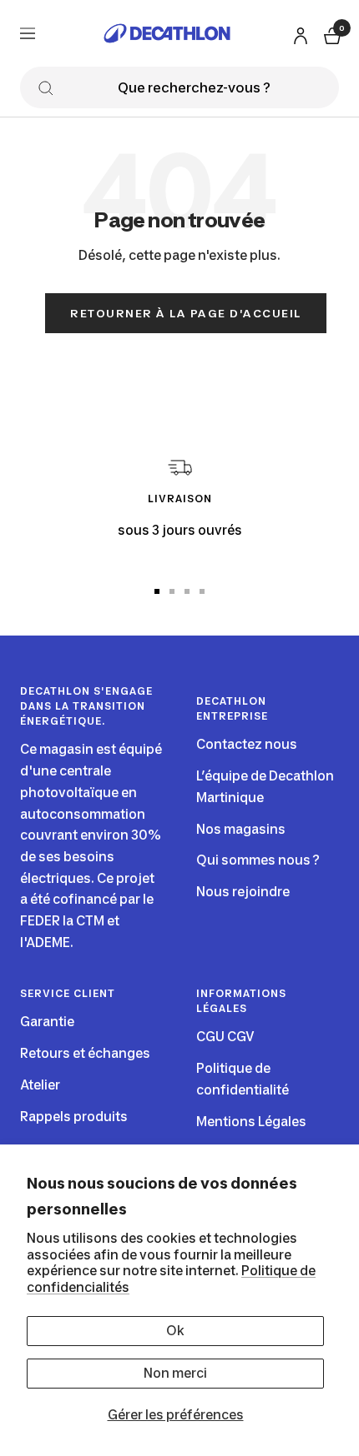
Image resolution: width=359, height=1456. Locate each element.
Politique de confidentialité (242, 1079)
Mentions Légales (251, 1121)
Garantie (47, 1022)
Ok (175, 1331)
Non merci (175, 1373)
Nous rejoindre (243, 892)
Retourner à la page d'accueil (185, 313)
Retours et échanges (85, 1053)
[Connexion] (298, 33)
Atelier (40, 1085)
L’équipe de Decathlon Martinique (265, 786)
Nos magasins (241, 829)
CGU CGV (225, 1037)
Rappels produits (74, 1116)
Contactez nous (246, 744)
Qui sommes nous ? (258, 860)
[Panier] (330, 34)
